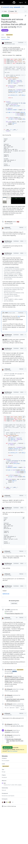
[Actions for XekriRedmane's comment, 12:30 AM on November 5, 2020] (25, 253)
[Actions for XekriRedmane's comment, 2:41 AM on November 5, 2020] (25, 335)
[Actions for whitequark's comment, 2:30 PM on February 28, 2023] (25, 713)
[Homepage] (14, 2)
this (19, 316)
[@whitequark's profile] (3, 228)
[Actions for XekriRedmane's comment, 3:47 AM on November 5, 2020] (25, 586)
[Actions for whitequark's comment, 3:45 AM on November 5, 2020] (25, 574)
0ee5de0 (22, 709)
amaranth (17, 7)
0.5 (14, 726)
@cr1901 (5, 339)
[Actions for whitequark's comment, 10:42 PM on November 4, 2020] (25, 227)
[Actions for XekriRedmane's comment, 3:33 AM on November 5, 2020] (25, 508)
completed (7, 732)
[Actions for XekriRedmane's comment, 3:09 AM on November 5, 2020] (25, 348)
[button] (23, 59)
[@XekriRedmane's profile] (3, 43)
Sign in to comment (12, 751)
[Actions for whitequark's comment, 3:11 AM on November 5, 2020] (25, 369)
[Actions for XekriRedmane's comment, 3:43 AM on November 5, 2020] (25, 563)
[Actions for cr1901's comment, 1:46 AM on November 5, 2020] (25, 313)
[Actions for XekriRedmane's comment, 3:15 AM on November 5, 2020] (25, 392)
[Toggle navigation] (2, 2)
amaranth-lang (8, 7)
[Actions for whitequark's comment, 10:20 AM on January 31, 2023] (25, 617)
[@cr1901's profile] (3, 313)
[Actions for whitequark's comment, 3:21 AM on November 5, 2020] (25, 495)
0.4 (22, 689)
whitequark (7, 227)
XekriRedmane (8, 42)
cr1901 (6, 312)
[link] (8, 221)
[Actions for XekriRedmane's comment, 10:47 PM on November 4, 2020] (25, 241)
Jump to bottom (5, 39)
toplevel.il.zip (6, 593)
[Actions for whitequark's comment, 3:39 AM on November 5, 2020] (25, 551)
